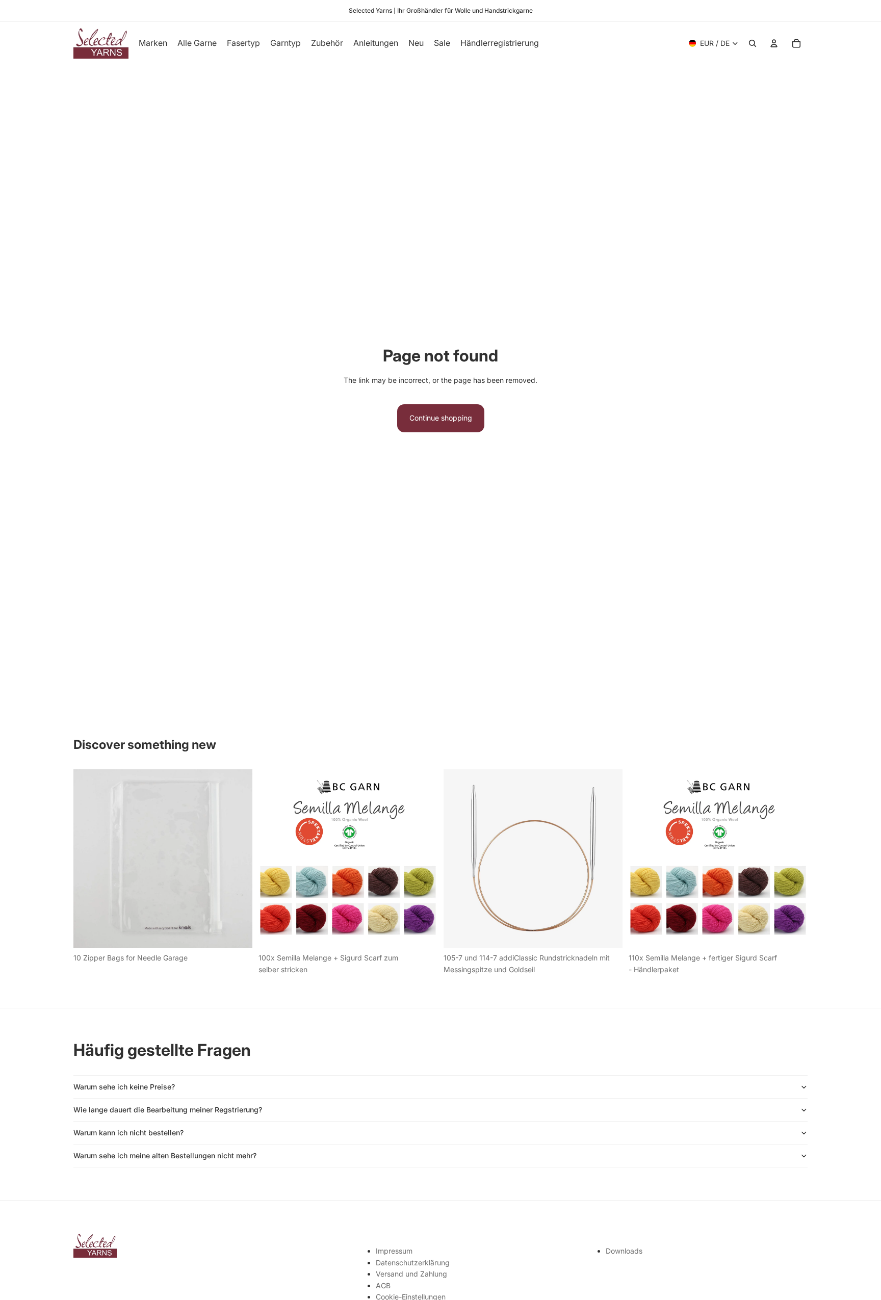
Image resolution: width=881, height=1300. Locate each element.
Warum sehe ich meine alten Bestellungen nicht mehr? (164, 1155)
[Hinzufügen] (236, 933)
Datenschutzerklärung (413, 1262)
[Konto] (774, 43)
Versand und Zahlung (411, 1273)
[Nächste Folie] (422, 859)
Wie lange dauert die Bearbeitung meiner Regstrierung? (167, 1109)
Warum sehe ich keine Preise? (124, 1086)
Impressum (394, 1250)
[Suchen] (752, 43)
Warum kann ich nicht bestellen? (128, 1132)
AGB (383, 1285)
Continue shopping (440, 417)
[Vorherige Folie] (273, 859)
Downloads (624, 1250)
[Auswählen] (607, 933)
